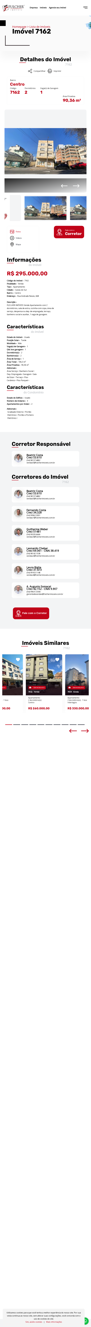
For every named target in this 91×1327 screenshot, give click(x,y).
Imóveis (43, 7)
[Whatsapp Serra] (85, 1321)
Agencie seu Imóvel (57, 7)
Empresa (34, 7)
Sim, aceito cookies (33, 1322)
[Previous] (64, 186)
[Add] (18, 660)
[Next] (76, 186)
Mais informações (54, 1322)
